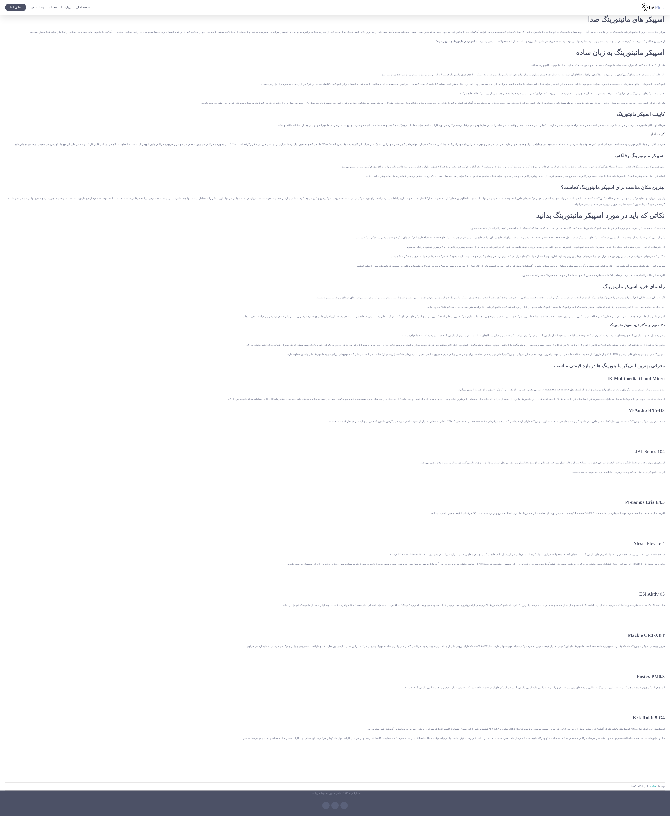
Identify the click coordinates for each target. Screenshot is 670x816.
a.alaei (653, 786)
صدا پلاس (355, 793)
